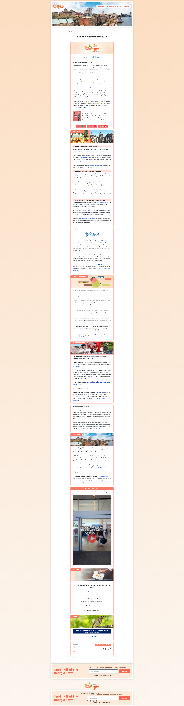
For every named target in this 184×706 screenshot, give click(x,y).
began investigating (82, 190)
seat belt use (82, 83)
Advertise (126, 6)
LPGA (108, 382)
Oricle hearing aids (105, 410)
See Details (94, 314)
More (86, 296)
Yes (88, 591)
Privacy (96, 694)
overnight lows (83, 157)
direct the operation (104, 182)
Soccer (100, 382)
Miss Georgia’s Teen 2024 (103, 202)
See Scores (76, 366)
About (90, 698)
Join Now (124, 671)
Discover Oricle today (98, 428)
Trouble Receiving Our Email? (114, 6)
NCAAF (95, 382)
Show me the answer (92, 636)
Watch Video (83, 378)
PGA (104, 382)
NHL (91, 382)
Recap (92, 358)
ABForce (98, 392)
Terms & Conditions (90, 694)
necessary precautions (95, 165)
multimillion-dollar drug (79, 176)
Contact (95, 698)
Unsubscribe (75, 644)
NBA (87, 382)
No (88, 594)
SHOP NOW (104, 482)
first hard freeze (94, 151)
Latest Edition (101, 6)
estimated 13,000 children (88, 218)
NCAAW (80, 384)
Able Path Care (91, 210)
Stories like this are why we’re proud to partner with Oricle (87, 264)
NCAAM (75, 384)
